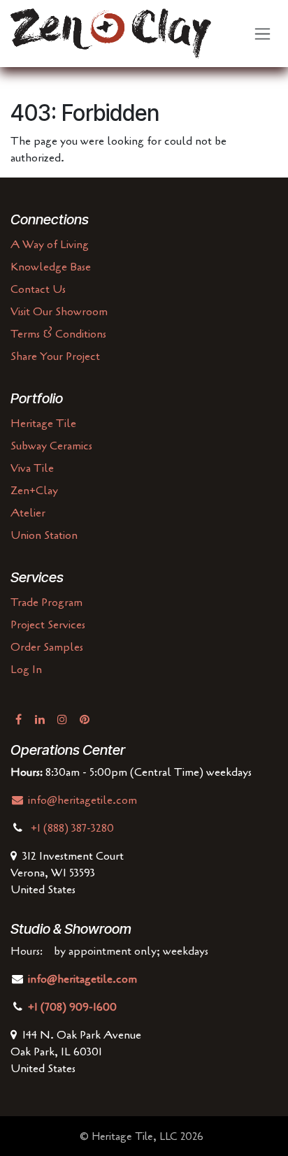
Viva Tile (32, 468)
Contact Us (38, 289)
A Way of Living (49, 244)
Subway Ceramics (51, 446)
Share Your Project (55, 356)
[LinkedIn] (40, 719)
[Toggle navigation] (262, 34)
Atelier (27, 513)
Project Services (47, 625)
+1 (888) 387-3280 (74, 828)
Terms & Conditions (58, 334)
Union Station (44, 535)
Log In (26, 669)
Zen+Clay (34, 490)
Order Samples (46, 647)
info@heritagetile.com (81, 800)
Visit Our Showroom (59, 311)
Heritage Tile (43, 423)
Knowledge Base (50, 267)
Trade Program (46, 602)
